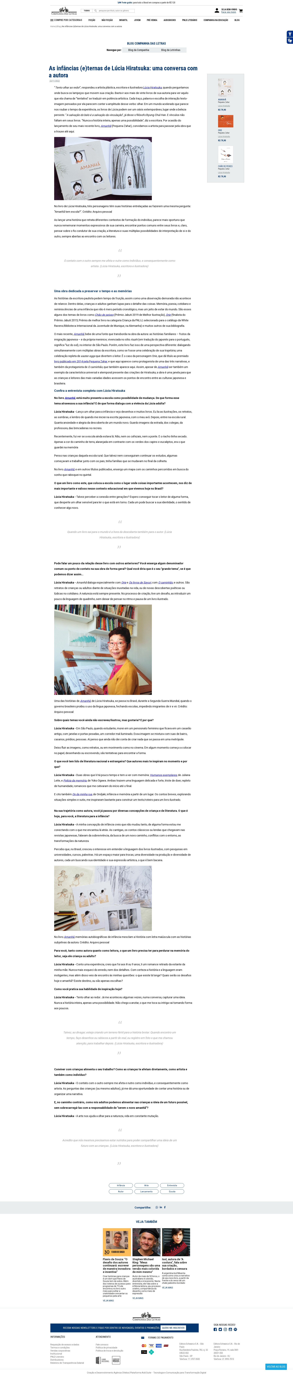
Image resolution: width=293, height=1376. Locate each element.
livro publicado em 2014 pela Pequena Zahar (80, 361)
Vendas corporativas (60, 1350)
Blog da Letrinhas (170, 50)
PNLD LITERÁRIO (189, 20)
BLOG (237, 20)
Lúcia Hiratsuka (152, 87)
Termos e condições (60, 1347)
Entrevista (172, 1185)
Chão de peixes (104, 314)
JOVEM (137, 20)
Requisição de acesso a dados (64, 1344)
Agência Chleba (121, 1372)
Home (52, 26)
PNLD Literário (57, 1357)
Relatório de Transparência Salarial (67, 1363)
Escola (172, 1191)
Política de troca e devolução (109, 1350)
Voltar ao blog (276, 1366)
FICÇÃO (92, 20)
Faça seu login (228, 12)
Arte (146, 1185)
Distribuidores (57, 1360)
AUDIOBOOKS (170, 20)
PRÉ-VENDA (152, 20)
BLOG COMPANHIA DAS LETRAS (146, 43)
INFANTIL (123, 20)
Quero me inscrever (173, 1327)
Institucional (56, 1354)
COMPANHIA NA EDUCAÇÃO (216, 20)
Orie (123, 582)
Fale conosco (102, 1344)
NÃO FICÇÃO (107, 20)
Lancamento (146, 1191)
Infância (121, 1185)
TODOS (87, 11)
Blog (59, 26)
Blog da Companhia (138, 50)
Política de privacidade (106, 1347)
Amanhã (70, 398)
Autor (121, 1191)
